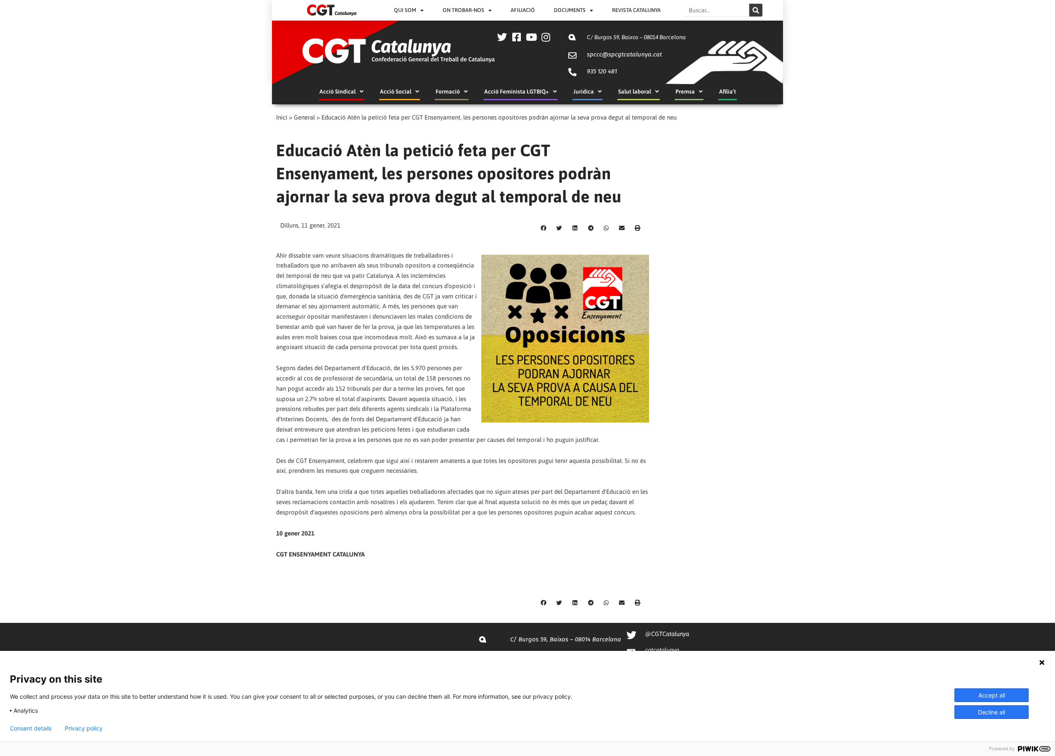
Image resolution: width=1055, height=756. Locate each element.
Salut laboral (634, 91)
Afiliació (523, 10)
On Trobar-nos (463, 10)
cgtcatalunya (662, 649)
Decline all (991, 712)
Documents (570, 10)
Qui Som (405, 10)
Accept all (991, 695)
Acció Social (395, 91)
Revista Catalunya (636, 10)
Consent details (31, 728)
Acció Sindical (337, 91)
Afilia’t (727, 91)
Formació (448, 91)
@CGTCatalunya (667, 633)
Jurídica (583, 91)
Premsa (685, 91)
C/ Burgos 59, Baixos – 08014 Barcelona (636, 37)
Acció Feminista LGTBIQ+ (516, 91)
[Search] (755, 10)
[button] (543, 228)
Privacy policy (84, 728)
